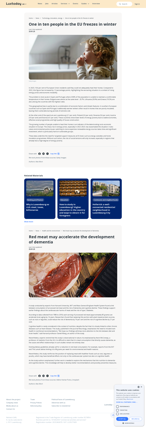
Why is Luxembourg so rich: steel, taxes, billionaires (37, 207)
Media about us (12, 406)
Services (64, 3)
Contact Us (10, 409)
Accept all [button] (122, 419)
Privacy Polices (36, 402)
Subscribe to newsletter (61, 406)
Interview (96, 3)
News (40, 3)
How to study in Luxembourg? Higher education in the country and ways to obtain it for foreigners (72, 210)
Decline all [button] (136, 419)
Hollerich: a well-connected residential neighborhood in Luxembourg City (104, 208)
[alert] (129, 405)
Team (32, 399)
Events (75, 3)
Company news (12, 402)
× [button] (141, 387)
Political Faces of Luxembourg (63, 399)
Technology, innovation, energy (52, 18)
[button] (129, 402)
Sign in (137, 4)
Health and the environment (51, 231)
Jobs (46, 3)
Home (31, 18)
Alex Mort (39, 162)
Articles (55, 3)
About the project (13, 399)
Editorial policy (36, 406)
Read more (130, 399)
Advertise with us (58, 402)
